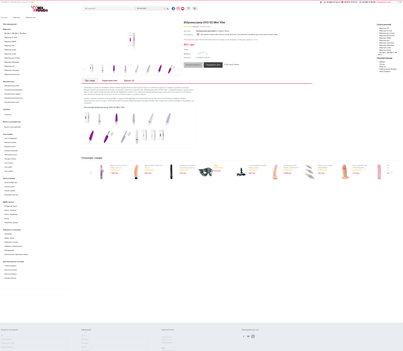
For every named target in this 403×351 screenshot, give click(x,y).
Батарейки (8, 234)
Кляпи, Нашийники (10, 214)
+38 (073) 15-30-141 (166, 340)
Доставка (14, 2)
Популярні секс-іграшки (8, 343)
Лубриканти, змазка (11, 242)
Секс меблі (8, 167)
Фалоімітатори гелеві (11, 86)
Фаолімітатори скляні (11, 102)
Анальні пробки (9, 190)
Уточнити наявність (193, 65)
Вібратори (16, 17)
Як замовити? (85, 339)
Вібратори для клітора (12, 58)
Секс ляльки (8, 163)
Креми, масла (9, 238)
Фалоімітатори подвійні (12, 94)
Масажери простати (11, 195)
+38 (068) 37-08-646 (166, 342)
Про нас (83, 335)
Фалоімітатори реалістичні (13, 98)
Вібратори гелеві (10, 54)
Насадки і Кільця (10, 159)
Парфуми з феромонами (13, 246)
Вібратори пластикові (11, 70)
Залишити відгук (205, 26)
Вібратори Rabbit (10, 41)
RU (400, 2)
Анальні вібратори (10, 182)
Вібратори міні (31, 17)
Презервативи (9, 250)
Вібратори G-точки (10, 37)
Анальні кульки (9, 186)
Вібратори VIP (9, 45)
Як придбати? (5, 2)
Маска (216, 165)
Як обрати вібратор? (6, 339)
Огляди (31, 2)
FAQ (2, 335)
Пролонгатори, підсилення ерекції (16, 254)
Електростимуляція (11, 150)
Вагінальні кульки (10, 142)
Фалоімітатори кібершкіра (13, 90)
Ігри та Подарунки (10, 138)
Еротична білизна (10, 274)
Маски (6, 218)
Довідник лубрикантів (7, 347)
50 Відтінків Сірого (10, 206)
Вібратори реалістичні (12, 74)
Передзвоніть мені (384, 2)
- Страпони (7, 114)
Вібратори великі (10, 50)
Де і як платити (22, 2)
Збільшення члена (10, 155)
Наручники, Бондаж (11, 222)
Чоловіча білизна (10, 278)
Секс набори (8, 171)
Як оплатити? (85, 343)
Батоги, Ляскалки (10, 210)
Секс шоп (4, 17)
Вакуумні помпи (9, 146)
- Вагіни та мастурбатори (12, 127)
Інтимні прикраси (10, 266)
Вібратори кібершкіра (11, 62)
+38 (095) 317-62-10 (166, 337)
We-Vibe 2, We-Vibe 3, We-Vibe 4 (15, 33)
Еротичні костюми (10, 270)
